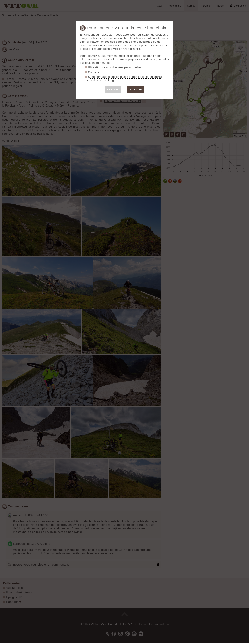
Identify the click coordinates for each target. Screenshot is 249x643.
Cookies (93, 72)
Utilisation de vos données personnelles (115, 67)
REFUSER (113, 89)
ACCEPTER (135, 89)
